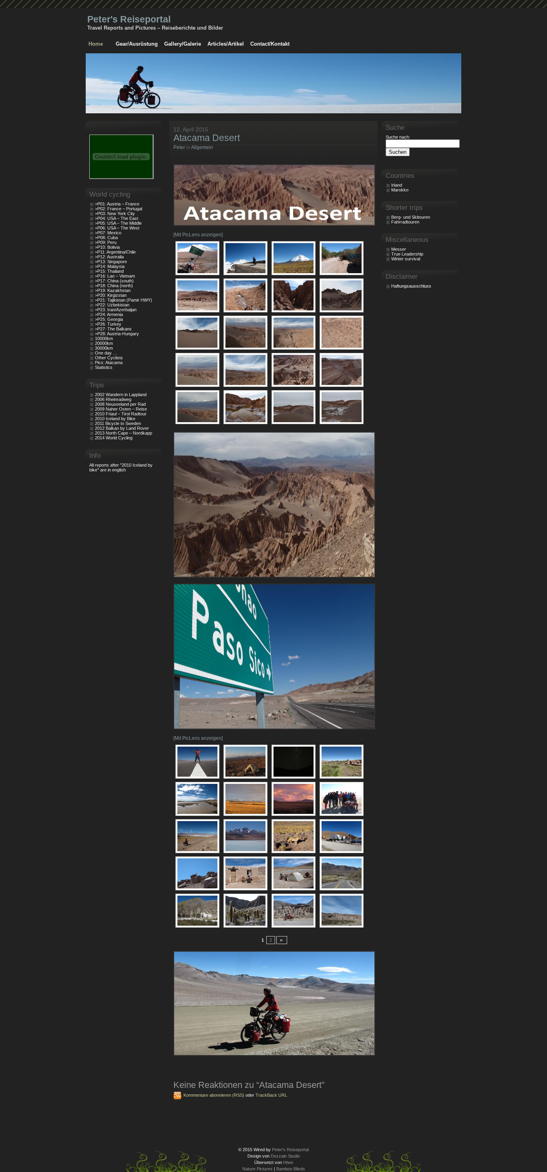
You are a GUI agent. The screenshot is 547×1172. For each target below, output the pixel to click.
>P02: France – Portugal (118, 208)
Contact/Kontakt (270, 44)
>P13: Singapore (111, 261)
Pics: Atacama (109, 362)
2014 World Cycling (114, 437)
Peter (179, 147)
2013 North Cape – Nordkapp (123, 433)
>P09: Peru (106, 242)
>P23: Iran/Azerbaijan (116, 309)
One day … (106, 352)
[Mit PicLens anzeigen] (198, 235)
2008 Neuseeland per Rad (120, 404)
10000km (104, 338)
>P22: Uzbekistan (112, 304)
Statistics (104, 367)
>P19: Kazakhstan (113, 290)
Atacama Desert (206, 138)
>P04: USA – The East (116, 218)
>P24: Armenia (109, 314)
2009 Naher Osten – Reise (121, 409)
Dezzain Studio (285, 1156)
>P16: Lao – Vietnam (115, 276)
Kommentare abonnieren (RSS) (213, 1095)
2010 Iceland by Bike (115, 418)
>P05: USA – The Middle (118, 223)
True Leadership (407, 254)
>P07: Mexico (108, 232)
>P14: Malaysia (110, 266)
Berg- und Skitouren (410, 217)
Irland (396, 185)
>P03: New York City (115, 213)
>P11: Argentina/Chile (115, 252)
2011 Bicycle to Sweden (118, 423)
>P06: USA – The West (117, 228)
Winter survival (405, 258)
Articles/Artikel (225, 44)
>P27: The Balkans (113, 328)
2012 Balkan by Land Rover (122, 428)
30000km (104, 348)
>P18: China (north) (114, 285)
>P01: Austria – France (117, 203)
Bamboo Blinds (290, 1168)
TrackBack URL (271, 1095)
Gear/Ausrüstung (137, 44)
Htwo (288, 1162)
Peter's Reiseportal (129, 19)
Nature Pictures (257, 1168)
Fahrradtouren (405, 221)
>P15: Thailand (109, 271)
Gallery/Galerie (182, 44)
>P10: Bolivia (107, 247)
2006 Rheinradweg (113, 399)
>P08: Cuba (106, 237)
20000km (104, 343)
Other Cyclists (109, 357)
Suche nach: (398, 137)
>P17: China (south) (114, 280)
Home (95, 44)
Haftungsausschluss (411, 286)
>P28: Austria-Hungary (117, 333)
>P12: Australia (109, 256)
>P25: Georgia (109, 319)
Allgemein (202, 147)
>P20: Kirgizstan (111, 295)
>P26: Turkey (108, 324)
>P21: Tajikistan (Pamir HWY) (123, 300)
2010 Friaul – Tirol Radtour (121, 413)
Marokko (399, 189)
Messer (398, 249)
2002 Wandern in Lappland (121, 394)
